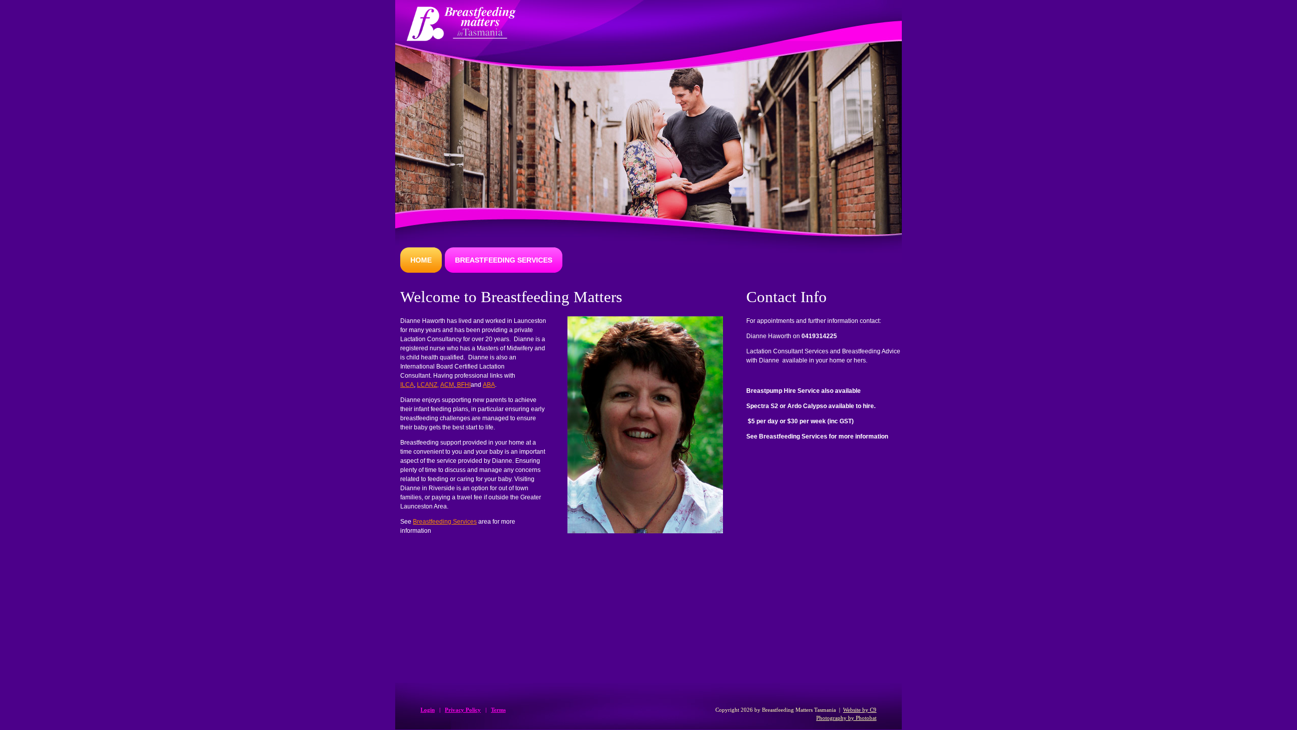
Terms (498, 710)
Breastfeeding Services (445, 521)
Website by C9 (859, 710)
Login (428, 710)
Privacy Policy (463, 710)
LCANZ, (428, 384)
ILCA (407, 384)
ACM (447, 384)
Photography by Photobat (846, 718)
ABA (489, 384)
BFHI (463, 384)
